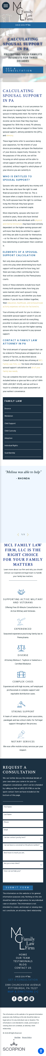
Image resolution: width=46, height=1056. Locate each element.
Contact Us (23, 968)
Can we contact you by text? (15, 838)
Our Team (23, 958)
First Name (8, 807)
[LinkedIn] (20, 998)
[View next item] (27, 534)
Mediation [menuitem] (9, 416)
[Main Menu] (6, 6)
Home (23, 954)
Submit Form (18, 887)
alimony (9, 135)
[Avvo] (25, 998)
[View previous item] (18, 534)
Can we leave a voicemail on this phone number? (22, 845)
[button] (41, 1051)
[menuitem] (23, 954)
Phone (6, 822)
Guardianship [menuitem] (10, 453)
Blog (23, 964)
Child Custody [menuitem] (10, 431)
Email (6, 830)
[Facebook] (14, 998)
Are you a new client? (12, 863)
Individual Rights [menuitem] (11, 445)
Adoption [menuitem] (8, 438)
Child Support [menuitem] (10, 423)
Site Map (17, 1037)
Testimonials (23, 961)
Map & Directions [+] (23, 991)
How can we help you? (12, 871)
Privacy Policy (27, 1037)
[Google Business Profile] (31, 998)
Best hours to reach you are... (14, 853)
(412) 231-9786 (23, 25)
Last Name (8, 815)
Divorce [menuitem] (8, 408)
